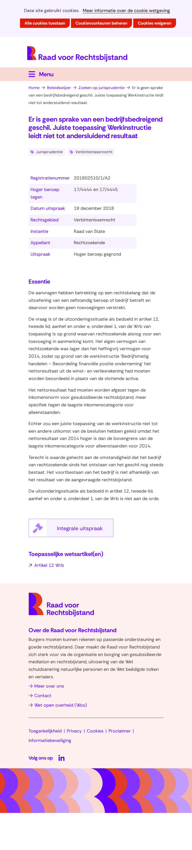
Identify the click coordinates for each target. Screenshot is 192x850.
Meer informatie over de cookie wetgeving (126, 10)
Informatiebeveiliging (49, 740)
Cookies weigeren (155, 23)
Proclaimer (119, 731)
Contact (42, 696)
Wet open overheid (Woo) (60, 705)
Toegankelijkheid (45, 731)
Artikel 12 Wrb (49, 565)
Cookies (95, 731)
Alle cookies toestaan (44, 23)
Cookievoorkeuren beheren (102, 23)
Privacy (74, 731)
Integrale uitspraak (85, 531)
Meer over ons (49, 686)
